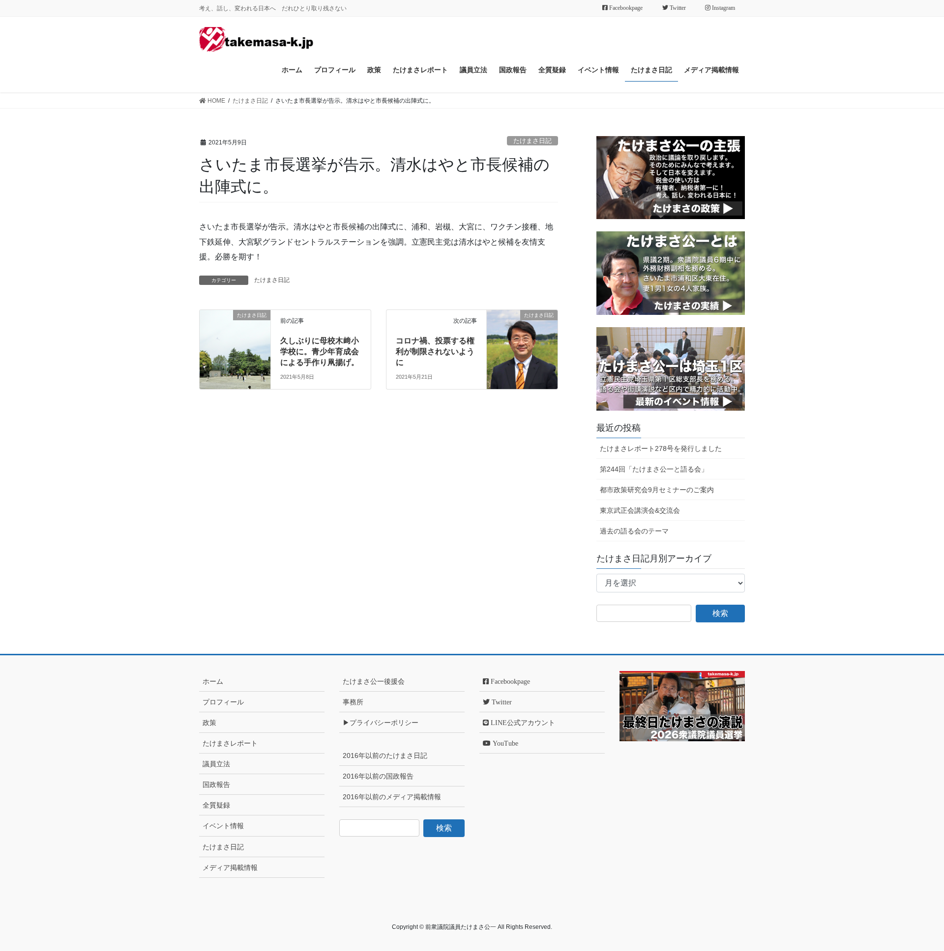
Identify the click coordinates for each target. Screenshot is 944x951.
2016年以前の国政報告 (378, 776)
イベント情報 (223, 826)
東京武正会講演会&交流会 (640, 510)
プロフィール (223, 702)
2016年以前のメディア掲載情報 (392, 797)
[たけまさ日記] (235, 329)
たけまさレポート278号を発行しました (661, 448)
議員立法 (216, 764)
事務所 (353, 702)
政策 (209, 723)
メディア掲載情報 (230, 867)
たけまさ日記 (532, 140)
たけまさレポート (230, 743)
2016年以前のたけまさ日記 (385, 755)
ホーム (213, 681)
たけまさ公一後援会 (374, 681)
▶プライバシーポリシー (380, 723)
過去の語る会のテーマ (634, 531)
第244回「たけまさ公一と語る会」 (654, 469)
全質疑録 (216, 805)
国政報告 (216, 784)
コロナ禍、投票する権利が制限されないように (435, 351)
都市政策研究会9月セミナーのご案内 (657, 490)
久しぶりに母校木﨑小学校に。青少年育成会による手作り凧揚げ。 (319, 351)
